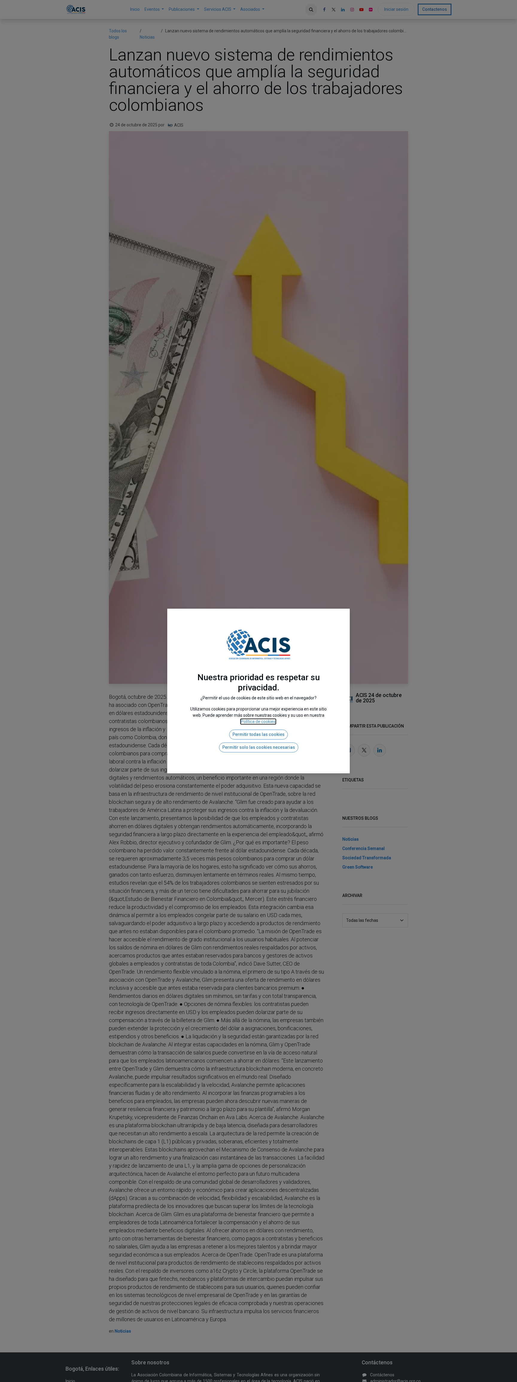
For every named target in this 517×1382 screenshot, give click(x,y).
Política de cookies (258, 721)
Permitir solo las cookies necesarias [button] (258, 747)
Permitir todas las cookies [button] (258, 734)
